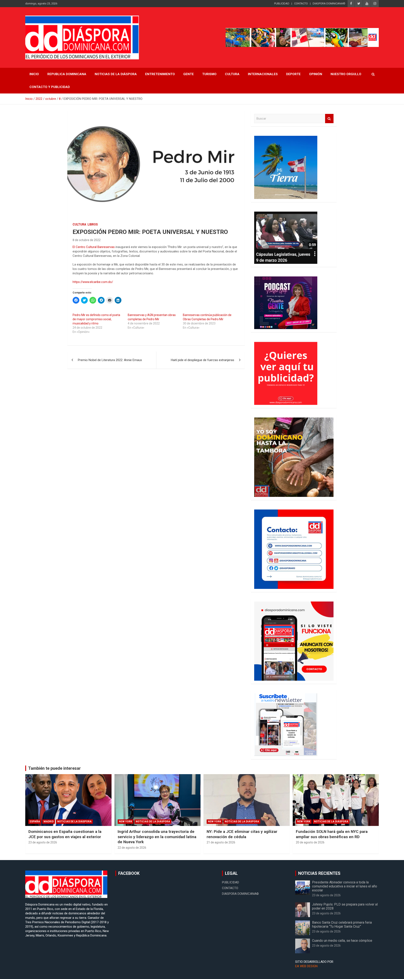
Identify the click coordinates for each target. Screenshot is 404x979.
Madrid (49, 821)
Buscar (329, 118)
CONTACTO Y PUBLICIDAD (49, 87)
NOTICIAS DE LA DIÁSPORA (116, 74)
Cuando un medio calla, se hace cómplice (342, 941)
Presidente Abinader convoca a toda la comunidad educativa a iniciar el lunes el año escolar (344, 886)
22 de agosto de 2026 (132, 847)
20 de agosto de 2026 (310, 842)
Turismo (209, 74)
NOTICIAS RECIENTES (319, 873)
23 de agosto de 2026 (42, 842)
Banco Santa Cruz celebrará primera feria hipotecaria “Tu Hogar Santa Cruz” (342, 924)
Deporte (293, 74)
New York (125, 821)
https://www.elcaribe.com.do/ (93, 282)
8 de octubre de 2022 (87, 240)
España (35, 821)
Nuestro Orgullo (346, 74)
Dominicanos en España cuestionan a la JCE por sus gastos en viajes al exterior (64, 834)
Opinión (315, 74)
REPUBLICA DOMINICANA (66, 74)
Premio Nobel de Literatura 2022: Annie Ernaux (110, 360)
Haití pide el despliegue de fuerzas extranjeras (202, 360)
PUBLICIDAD (281, 3)
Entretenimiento (160, 74)
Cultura (232, 74)
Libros (93, 224)
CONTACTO (301, 3)
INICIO (34, 74)
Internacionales (263, 74)
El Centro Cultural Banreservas (94, 247)
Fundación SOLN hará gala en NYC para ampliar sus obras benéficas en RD (332, 834)
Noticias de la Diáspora (74, 821)
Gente (188, 74)
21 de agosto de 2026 (221, 842)
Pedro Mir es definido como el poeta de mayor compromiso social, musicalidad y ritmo (96, 319)
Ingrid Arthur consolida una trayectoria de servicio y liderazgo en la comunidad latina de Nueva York (157, 836)
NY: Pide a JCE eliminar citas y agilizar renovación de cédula (242, 834)
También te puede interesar (54, 768)
